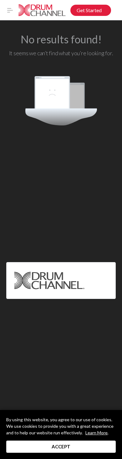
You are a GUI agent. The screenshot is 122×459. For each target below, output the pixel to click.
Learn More (96, 432)
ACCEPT (61, 446)
